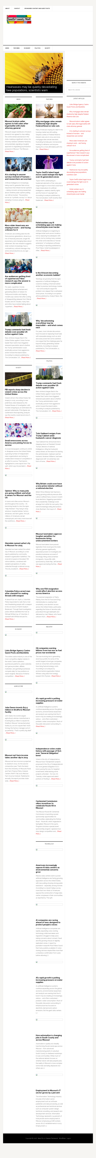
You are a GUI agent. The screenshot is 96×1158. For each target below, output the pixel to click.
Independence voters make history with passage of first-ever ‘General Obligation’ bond (49, 752)
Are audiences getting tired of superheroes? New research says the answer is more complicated (17, 279)
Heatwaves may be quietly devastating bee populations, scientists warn (31, 88)
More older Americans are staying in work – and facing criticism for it (18, 227)
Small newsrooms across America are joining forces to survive (18, 442)
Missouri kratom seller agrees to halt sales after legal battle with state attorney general (16, 124)
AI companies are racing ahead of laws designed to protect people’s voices (48, 922)
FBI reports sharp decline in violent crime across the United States (17, 392)
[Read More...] (9, 151)
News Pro (41, 1138)
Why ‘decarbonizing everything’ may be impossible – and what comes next (49, 324)
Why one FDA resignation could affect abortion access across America (49, 591)
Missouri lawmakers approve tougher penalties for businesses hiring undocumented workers (49, 537)
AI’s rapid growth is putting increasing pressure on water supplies (49, 700)
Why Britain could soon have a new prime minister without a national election (49, 486)
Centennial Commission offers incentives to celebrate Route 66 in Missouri (46, 804)
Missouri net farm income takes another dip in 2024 (16, 756)
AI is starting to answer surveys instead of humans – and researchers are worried (18, 176)
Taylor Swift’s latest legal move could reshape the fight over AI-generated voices (49, 174)
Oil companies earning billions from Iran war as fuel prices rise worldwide (49, 650)
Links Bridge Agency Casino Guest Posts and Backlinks (17, 651)
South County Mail (19, 19)
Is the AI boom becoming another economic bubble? (48, 274)
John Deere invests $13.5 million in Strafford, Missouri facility (17, 709)
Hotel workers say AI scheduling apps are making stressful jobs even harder (48, 224)
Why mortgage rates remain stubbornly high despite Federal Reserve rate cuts (49, 123)
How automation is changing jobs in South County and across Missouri (49, 1037)
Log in (69, 1138)
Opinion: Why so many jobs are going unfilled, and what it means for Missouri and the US (18, 494)
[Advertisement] (62, 28)
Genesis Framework (52, 1138)
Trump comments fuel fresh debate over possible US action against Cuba (18, 332)
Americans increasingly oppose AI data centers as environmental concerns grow (48, 868)
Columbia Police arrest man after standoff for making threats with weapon (17, 593)
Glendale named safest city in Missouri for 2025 (17, 544)
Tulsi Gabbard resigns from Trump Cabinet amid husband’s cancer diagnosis (48, 435)
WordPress (62, 1138)
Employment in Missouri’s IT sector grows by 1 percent (48, 1091)
